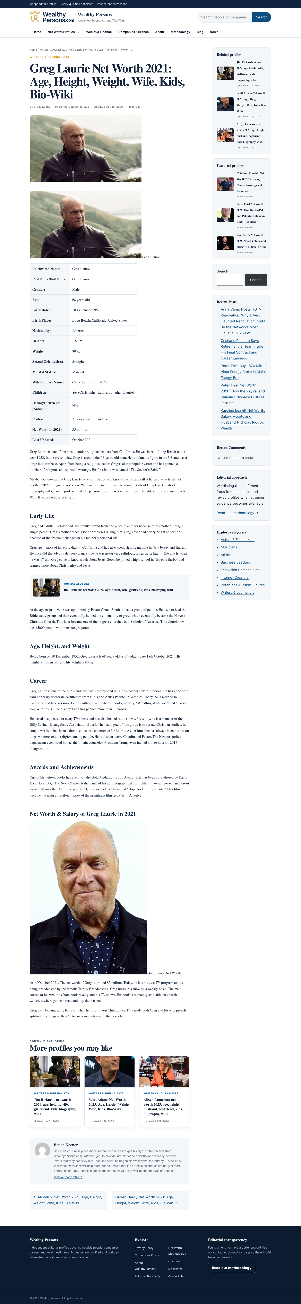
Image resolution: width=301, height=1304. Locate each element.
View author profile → (68, 1177)
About (159, 32)
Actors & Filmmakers (238, 540)
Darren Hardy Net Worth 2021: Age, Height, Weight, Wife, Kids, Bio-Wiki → (146, 1200)
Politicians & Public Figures (243, 585)
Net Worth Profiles (61, 32)
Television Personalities (240, 570)
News (214, 32)
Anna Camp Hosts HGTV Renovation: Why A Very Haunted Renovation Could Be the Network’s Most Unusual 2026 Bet (243, 321)
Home (37, 32)
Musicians (229, 547)
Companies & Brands (133, 32)
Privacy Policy (144, 1248)
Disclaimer (175, 1268)
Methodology (180, 32)
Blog (200, 32)
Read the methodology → (237, 513)
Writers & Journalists (52, 49)
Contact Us (175, 1276)
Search (261, 17)
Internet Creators (235, 577)
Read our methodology (231, 1268)
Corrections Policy (147, 1255)
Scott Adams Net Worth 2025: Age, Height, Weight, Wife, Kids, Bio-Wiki (109, 1104)
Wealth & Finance (99, 32)
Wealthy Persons (95, 14)
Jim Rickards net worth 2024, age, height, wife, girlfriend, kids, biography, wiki (118, 589)
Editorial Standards (147, 1276)
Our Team (174, 1261)
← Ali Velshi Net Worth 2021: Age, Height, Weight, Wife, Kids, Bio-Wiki (67, 1200)
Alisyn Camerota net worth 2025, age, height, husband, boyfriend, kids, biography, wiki (163, 1106)
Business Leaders (235, 562)
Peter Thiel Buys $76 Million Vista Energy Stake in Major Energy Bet (244, 372)
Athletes (227, 555)
